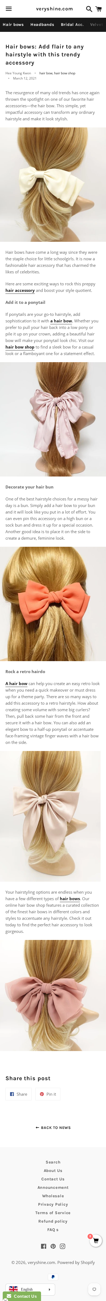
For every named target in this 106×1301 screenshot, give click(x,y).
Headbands (42, 24)
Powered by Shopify (76, 1262)
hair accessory (20, 290)
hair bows (70, 898)
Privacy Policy (53, 1204)
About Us (53, 1170)
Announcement (53, 1187)
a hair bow (61, 320)
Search (53, 1162)
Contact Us (53, 1179)
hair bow (45, 73)
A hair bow (16, 683)
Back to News (55, 1127)
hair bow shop (64, 73)
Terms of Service (53, 1212)
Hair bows (13, 24)
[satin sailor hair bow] (53, 880)
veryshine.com (53, 9)
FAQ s (53, 1229)
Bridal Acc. (72, 24)
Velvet (96, 24)
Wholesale (53, 1195)
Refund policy (53, 1221)
